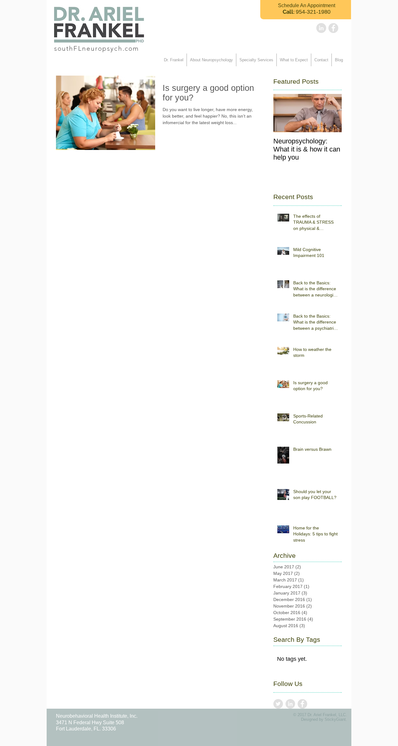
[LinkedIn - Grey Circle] (321, 28)
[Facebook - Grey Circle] (333, 28)
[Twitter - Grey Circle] (278, 704)
